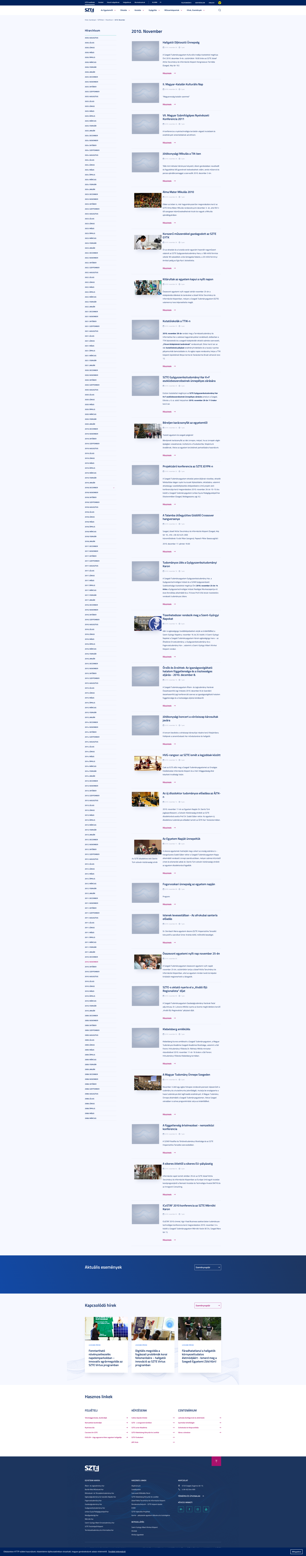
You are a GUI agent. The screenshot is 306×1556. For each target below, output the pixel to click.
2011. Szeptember (92, 913)
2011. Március (90, 942)
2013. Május (89, 815)
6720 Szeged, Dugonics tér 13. (192, 1486)
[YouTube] (206, 1509)
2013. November (91, 786)
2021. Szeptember (92, 326)
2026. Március (90, 62)
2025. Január (90, 130)
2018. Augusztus (91, 507)
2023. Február (90, 243)
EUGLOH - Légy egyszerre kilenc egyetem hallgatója (103, 1437)
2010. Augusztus (91, 976)
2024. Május (89, 170)
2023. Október (90, 204)
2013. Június (90, 810)
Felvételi (100, 2)
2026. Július (89, 42)
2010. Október (90, 967)
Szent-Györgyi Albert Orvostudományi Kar (99, 1523)
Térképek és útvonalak (189, 1496)
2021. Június (90, 341)
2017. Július (89, 571)
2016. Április (90, 644)
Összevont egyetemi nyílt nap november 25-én (191, 953)
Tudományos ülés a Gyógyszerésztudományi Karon (190, 564)
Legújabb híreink (95, 1345)
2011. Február (90, 947)
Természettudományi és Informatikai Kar (99, 1530)
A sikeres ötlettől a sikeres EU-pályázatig (188, 1163)
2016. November (91, 610)
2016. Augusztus (91, 624)
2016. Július (89, 629)
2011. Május (89, 932)
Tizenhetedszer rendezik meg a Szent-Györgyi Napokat (191, 616)
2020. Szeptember (92, 385)
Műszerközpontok (171, 10)
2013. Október (90, 791)
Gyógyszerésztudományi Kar (95, 1508)
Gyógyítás (153, 10)
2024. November (91, 140)
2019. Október (90, 439)
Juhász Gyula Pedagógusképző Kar (97, 1511)
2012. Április (90, 879)
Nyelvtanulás (90, 1427)
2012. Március (90, 883)
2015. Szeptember (92, 678)
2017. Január (90, 600)
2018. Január (90, 541)
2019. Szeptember (92, 443)
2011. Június (90, 927)
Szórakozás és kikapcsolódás (188, 1427)
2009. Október (90, 1025)
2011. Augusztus (91, 918)
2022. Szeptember (92, 267)
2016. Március (90, 649)
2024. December (91, 135)
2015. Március (90, 707)
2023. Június (90, 223)
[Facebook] (189, 1509)
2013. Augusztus (91, 800)
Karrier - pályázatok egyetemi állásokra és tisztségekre (150, 1515)
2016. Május (89, 639)
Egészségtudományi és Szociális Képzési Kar (100, 1497)
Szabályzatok (136, 1489)
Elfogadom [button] (296, 1552)
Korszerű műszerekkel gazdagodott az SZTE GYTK (189, 235)
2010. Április (90, 996)
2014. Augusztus (91, 742)
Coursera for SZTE (91, 1432)
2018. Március (90, 531)
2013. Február (90, 830)
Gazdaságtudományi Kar (93, 1504)
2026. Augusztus (91, 38)
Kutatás (138, 10)
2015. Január (90, 717)
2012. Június (90, 869)
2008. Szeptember (92, 1089)
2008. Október (90, 1084)
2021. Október (90, 321)
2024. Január (90, 189)
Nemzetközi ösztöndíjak (93, 1422)
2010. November (120, 20)
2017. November (91, 551)
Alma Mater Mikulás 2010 (178, 192)
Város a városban (184, 1432)
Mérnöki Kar (89, 1519)
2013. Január (90, 835)
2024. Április (90, 174)
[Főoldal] (89, 10)
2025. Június (90, 106)
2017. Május (89, 580)
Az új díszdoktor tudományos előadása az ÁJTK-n (192, 795)
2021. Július (89, 336)
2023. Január (90, 248)
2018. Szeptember (92, 502)
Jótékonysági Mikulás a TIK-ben (182, 153)
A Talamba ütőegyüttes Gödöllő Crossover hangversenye (188, 517)
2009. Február (90, 1064)
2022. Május (89, 287)
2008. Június (90, 1103)
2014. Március (90, 766)
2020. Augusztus (91, 390)
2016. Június (90, 634)
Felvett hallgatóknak (113, 2)
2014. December (91, 722)
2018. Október (90, 497)
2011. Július (89, 923)
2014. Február (90, 771)
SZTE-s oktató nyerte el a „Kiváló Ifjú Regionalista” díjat (185, 989)
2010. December (91, 957)
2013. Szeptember (92, 795)
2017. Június (90, 575)
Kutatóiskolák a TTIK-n (176, 321)
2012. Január (90, 893)
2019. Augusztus (91, 448)
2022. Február (90, 302)
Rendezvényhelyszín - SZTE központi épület (146, 1504)
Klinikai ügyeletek (137, 1534)
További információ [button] (117, 1552)
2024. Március (90, 179)
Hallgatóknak (127, 2)
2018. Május (89, 522)
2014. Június (90, 751)
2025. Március (90, 121)
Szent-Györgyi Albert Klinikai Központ (144, 1527)
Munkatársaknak (140, 2)
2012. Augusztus (91, 859)
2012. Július (89, 864)
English (211, 3)
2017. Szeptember (92, 561)
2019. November (91, 434)
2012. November (91, 844)
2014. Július (89, 747)
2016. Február (90, 654)
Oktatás (123, 10)
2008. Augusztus (91, 1094)
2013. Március (90, 825)
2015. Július (89, 688)
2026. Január (90, 72)
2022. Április (90, 292)
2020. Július (89, 395)
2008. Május (89, 1113)
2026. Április (90, 57)
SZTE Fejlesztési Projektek (140, 1511)
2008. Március (90, 1118)
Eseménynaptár (203, 1267)
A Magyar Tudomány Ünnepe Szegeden (186, 1074)
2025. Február (90, 126)
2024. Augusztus (91, 155)
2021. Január (90, 365)
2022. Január (90, 307)
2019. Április (90, 468)
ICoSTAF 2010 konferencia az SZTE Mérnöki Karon (189, 1207)
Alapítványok (136, 1486)
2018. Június (90, 517)
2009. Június (90, 1045)
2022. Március (90, 297)
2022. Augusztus (91, 272)
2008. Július (89, 1099)
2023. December (91, 194)
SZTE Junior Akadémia (139, 1427)
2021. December (91, 311)
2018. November (91, 492)
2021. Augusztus (91, 331)
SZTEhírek (101, 20)
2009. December (91, 1015)
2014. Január (90, 776)
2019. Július (89, 453)
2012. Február (90, 888)
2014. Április (90, 761)
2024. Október (90, 145)
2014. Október (90, 732)
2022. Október (90, 262)
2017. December (91, 546)
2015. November (91, 668)
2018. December (91, 487)
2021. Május (89, 346)
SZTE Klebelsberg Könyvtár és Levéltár (145, 1432)
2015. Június (90, 693)
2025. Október (90, 86)
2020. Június (90, 399)
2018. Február (90, 536)
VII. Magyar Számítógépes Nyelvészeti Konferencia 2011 (186, 117)
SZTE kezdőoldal (90, 2)
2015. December (91, 663)
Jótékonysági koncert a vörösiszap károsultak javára (190, 718)
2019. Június (90, 458)
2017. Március (90, 590)
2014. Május (89, 756)
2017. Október (90, 556)
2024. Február (90, 184)
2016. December (91, 605)
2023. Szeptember (92, 209)
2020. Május (89, 404)
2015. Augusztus (91, 683)
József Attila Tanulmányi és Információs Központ (148, 1500)
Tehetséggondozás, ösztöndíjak (96, 1418)
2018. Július (89, 512)
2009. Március (90, 1059)
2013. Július (89, 805)
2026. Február (90, 67)
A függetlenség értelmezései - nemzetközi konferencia (188, 1127)
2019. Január (90, 483)
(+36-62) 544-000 (188, 1489)
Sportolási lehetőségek (186, 1422)
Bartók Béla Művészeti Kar (94, 1489)
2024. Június (90, 165)
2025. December (91, 77)
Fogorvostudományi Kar (93, 1500)
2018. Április (90, 527)
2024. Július (89, 160)
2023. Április (90, 233)
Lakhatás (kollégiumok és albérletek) (191, 1418)
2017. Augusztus (91, 566)
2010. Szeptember (92, 971)
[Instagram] (198, 1509)
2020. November (91, 375)
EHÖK (133, 1508)
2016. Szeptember (92, 619)
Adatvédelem (200, 3)
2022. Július (89, 277)
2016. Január (90, 659)
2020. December (91, 370)
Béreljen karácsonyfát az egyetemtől (185, 422)
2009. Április (90, 1055)
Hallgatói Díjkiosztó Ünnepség (181, 42)
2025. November (91, 82)
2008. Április (90, 1108)
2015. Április (90, 703)
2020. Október (90, 380)
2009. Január (90, 1069)
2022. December (91, 253)
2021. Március (90, 355)
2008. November (91, 1079)
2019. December (91, 429)
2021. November (91, 316)
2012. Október (90, 849)
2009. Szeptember (92, 1030)
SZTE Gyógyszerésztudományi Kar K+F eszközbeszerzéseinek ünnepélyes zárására (189, 379)
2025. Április (90, 116)
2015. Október (90, 673)
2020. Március (90, 414)
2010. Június (90, 986)
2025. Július (89, 101)
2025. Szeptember (92, 91)
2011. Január (90, 952)
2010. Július (89, 981)
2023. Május (89, 228)
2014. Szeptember (92, 737)
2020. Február (90, 419)
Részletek (167, 73)
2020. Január (90, 424)
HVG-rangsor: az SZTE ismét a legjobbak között (192, 755)
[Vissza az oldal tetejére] (216, 1461)
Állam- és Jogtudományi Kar (94, 1486)
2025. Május (89, 111)
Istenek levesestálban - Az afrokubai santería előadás (190, 917)
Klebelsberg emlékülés (176, 1029)
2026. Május (89, 52)
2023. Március (90, 238)
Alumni (154, 2)
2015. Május (89, 698)
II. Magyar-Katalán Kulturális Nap (183, 84)
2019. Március (90, 473)
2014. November (91, 727)
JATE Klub (134, 1442)
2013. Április (90, 820)
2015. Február (90, 712)
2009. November (91, 1020)
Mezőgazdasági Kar (91, 1515)
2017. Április (90, 585)
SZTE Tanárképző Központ (94, 1526)
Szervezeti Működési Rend (140, 1493)
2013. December (91, 781)
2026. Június (90, 47)
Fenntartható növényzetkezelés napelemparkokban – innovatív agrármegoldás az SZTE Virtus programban (106, 1358)
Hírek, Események (194, 10)
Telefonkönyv (186, 3)
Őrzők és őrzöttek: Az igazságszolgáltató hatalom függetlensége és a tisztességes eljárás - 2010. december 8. (187, 671)
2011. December (91, 898)
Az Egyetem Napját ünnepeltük (181, 838)
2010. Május (89, 991)
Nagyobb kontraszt (219, 2)
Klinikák (134, 1531)
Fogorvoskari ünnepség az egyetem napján (189, 884)
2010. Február (90, 1006)
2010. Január (90, 1011)
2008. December (91, 1074)
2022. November (91, 258)
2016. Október (90, 615)
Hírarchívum (109, 20)
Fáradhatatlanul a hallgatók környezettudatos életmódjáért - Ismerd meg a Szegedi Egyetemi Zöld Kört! (199, 1356)
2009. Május (89, 1050)
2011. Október (90, 908)
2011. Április (90, 937)
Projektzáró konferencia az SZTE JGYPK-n (188, 466)
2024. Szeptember (92, 150)
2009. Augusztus (91, 1035)
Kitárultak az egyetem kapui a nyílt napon (188, 279)
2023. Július (89, 218)
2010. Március (90, 1001)
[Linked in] (181, 1509)
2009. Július (89, 1040)
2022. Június (90, 282)
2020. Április (90, 409)
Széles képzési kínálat (139, 1418)
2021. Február (90, 360)
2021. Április (90, 351)
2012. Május (89, 874)
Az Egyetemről (107, 10)
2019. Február (90, 478)
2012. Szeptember (92, 854)
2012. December (91, 839)
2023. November (91, 199)
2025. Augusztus (91, 96)
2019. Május (89, 463)
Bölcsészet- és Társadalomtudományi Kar (99, 1493)
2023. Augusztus (91, 214)
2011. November (91, 903)
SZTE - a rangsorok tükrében (141, 1422)
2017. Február (90, 595)
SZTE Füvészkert (137, 1437)
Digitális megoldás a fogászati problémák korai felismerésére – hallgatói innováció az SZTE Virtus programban (151, 1358)
